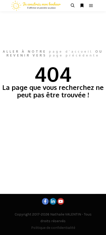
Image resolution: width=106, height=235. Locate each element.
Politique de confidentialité (53, 227)
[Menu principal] (91, 5)
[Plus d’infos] (81, 5)
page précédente (74, 55)
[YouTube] (60, 201)
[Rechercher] (72, 5)
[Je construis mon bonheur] (36, 5)
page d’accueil (71, 51)
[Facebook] (45, 201)
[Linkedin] (53, 201)
